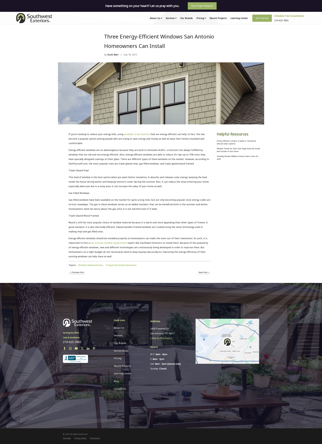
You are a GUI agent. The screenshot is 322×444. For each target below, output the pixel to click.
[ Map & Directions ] (161, 338)
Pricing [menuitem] (200, 18)
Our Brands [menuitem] (186, 18)
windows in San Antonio (137, 134)
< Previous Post (77, 272)
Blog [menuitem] (116, 381)
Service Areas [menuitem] (121, 350)
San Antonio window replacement (108, 242)
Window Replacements (90, 265)
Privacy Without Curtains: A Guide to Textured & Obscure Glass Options (236, 142)
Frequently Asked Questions (121, 265)
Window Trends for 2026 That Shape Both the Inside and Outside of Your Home (238, 150)
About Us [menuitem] (155, 18)
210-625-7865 (72, 342)
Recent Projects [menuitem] (218, 18)
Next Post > (204, 272)
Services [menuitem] (170, 18)
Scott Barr (113, 54)
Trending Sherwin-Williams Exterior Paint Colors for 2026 (237, 157)
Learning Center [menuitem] (239, 18)
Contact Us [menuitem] (120, 388)
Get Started (262, 18)
